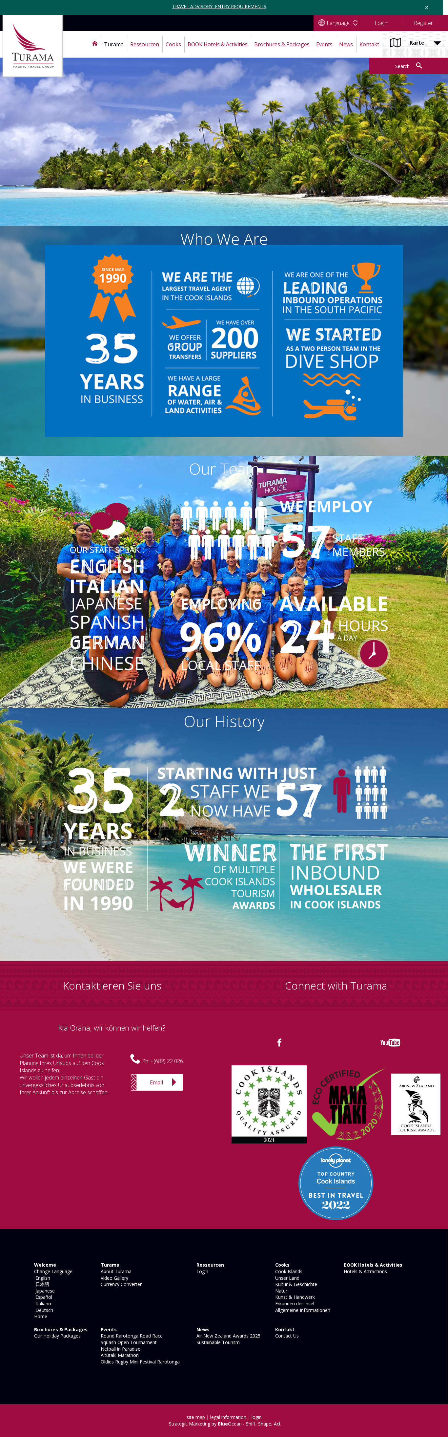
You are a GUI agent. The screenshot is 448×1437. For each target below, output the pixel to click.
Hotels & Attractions (364, 1271)
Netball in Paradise (119, 1349)
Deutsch (43, 1310)
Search (402, 66)
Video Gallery (113, 1278)
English (41, 1278)
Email (156, 1082)
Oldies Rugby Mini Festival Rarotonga (139, 1362)
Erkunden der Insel (294, 1303)
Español (42, 1297)
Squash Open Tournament (128, 1342)
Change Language (52, 1271)
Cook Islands (288, 1271)
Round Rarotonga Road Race (131, 1336)
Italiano (42, 1303)
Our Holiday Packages (57, 1336)
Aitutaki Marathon (119, 1355)
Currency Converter (120, 1284)
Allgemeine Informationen (302, 1310)
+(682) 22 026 (167, 1061)
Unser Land (286, 1278)
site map (196, 1417)
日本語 (41, 1284)
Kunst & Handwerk (294, 1297)
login (257, 1417)
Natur (280, 1291)
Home (40, 1316)
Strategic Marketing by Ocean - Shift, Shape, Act (225, 1424)
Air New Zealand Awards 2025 (227, 1336)
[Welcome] (95, 44)
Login (201, 1271)
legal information (228, 1417)
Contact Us (286, 1336)
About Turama (115, 1271)
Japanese (44, 1291)
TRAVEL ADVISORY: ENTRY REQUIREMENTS (219, 6)
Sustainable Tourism (217, 1342)
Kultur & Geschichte (295, 1284)
